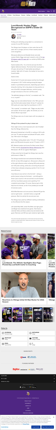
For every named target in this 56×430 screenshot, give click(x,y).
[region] (28, 422)
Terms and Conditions (28, 412)
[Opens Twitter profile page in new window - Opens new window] (20, 38)
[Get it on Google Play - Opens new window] (32, 388)
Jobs (28, 408)
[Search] (51, 11)
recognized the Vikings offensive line (30, 147)
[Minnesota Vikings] (28, 393)
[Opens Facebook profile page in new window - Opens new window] (18, 38)
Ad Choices (28, 410)
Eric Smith (19, 34)
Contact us (28, 405)
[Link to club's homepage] (3, 10)
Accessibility (28, 403)
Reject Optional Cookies (47, 427)
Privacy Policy (28, 400)
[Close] (53, 417)
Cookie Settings (4, 427)
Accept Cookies (35, 427)
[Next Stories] (52, 314)
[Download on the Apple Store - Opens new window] (22, 387)
